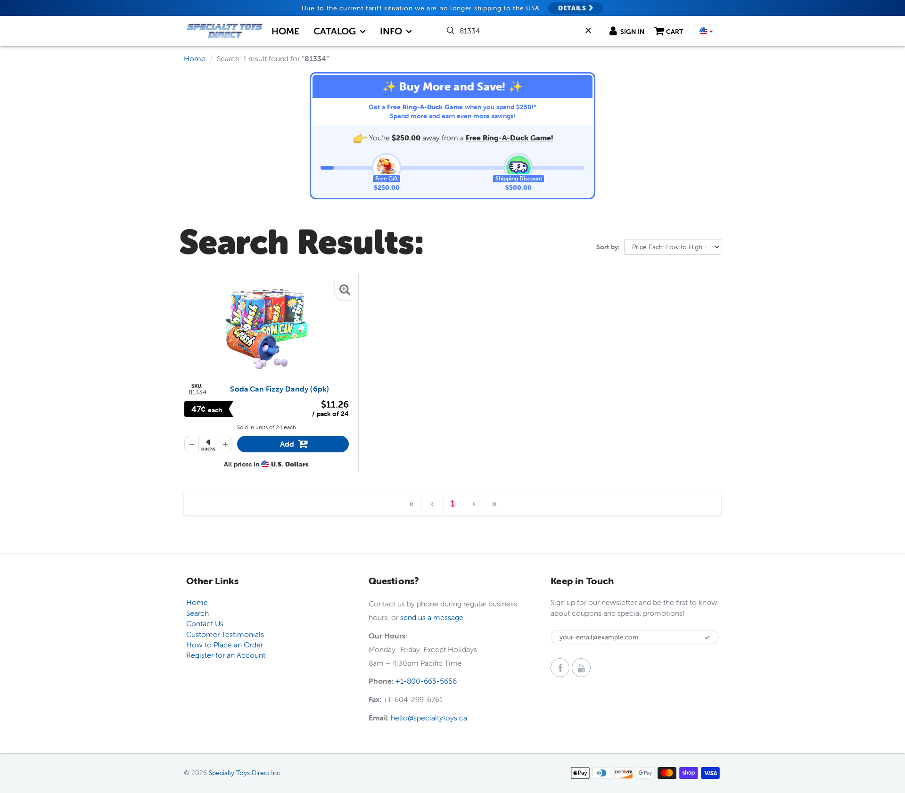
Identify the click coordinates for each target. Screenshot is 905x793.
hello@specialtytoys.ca (429, 717)
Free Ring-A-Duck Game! (509, 137)
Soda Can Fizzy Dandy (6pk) (279, 388)
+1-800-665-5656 (426, 681)
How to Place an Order (224, 644)
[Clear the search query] (590, 30)
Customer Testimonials (225, 634)
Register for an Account (225, 655)
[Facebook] (560, 667)
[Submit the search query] (451, 30)
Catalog (334, 31)
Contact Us (204, 623)
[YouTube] (581, 667)
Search (197, 613)
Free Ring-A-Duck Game (425, 107)
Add (295, 445)
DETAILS (573, 8)
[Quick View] (266, 328)
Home (285, 31)
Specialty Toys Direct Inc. (245, 772)
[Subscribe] (707, 637)
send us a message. (432, 617)
